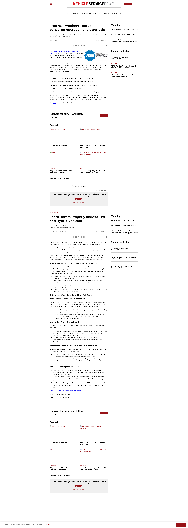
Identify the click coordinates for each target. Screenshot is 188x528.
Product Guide (116, 13)
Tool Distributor (85, 13)
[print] (107, 46)
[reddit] (81, 46)
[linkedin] (76, 46)
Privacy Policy (48, 524)
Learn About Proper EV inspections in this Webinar (65, 390)
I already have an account (78, 202)
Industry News (54, 212)
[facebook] (73, 46)
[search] (54, 4)
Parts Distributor (72, 13)
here (54, 103)
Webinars (52, 21)
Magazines (107, 13)
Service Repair (97, 13)
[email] (84, 46)
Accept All (180, 525)
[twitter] (78, 46)
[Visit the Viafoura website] (104, 190)
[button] (51, 4)
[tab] (54, 183)
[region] (79, 187)
